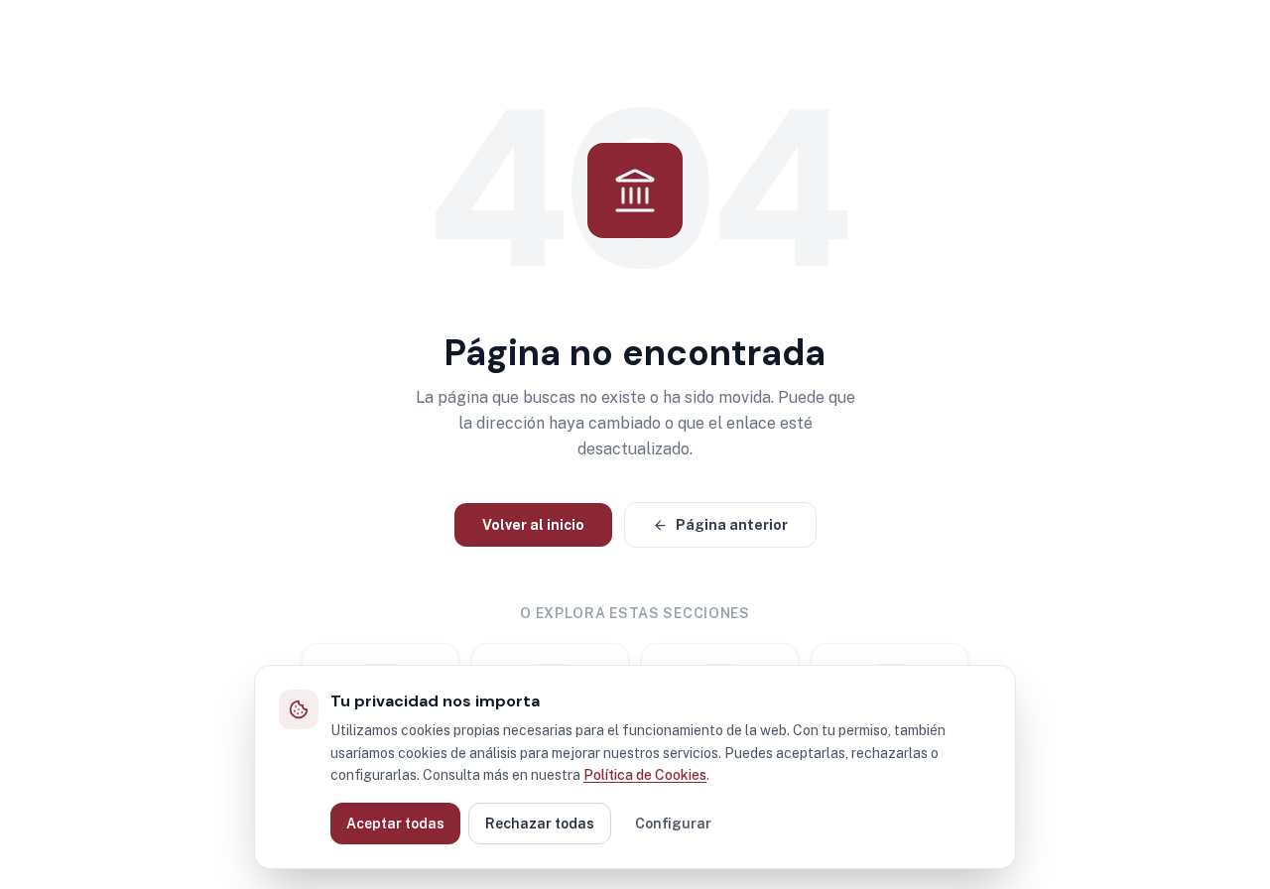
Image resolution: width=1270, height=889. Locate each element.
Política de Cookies (644, 775)
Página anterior (732, 525)
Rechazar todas (539, 823)
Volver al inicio (533, 525)
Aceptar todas (395, 823)
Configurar (673, 823)
